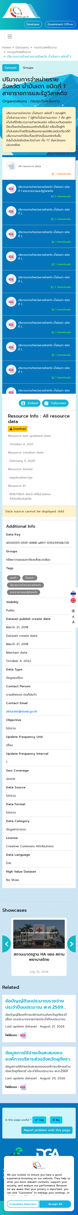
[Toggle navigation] (10, 36)
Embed (32, 403)
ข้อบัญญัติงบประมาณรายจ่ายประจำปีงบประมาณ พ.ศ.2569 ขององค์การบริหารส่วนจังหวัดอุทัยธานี (35, 1004)
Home (6, 47)
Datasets (22, 47)
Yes (40, 1120)
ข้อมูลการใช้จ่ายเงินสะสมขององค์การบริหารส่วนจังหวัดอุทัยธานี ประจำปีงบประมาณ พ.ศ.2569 (39, 1056)
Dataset (11, 67)
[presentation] (6, 943)
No (57, 1120)
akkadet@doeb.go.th (21, 711)
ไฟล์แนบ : (12, 1035)
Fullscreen (58, 403)
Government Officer (60, 24)
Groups (28, 67)
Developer (33, 24)
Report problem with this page (47, 1130)
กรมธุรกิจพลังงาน (19, 52)
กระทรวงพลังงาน (45, 47)
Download (19, 429)
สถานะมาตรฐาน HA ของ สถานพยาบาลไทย (39, 957)
